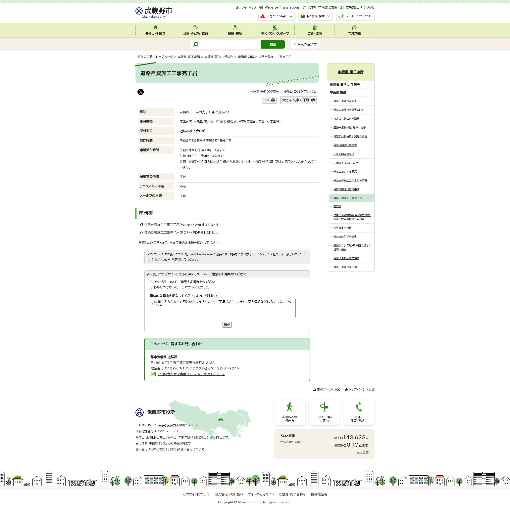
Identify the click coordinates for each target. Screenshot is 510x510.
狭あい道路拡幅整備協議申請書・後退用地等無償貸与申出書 (352, 217)
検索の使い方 (307, 44)
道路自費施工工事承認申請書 (350, 180)
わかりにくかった (197, 287)
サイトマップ (248, 7)
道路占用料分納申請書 (346, 258)
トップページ (164, 56)
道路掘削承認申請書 (345, 145)
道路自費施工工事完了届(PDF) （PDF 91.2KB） (180, 232)
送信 (227, 324)
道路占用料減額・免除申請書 (349, 127)
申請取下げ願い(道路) (346, 163)
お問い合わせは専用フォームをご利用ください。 (191, 374)
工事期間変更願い (343, 154)
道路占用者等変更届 (345, 171)
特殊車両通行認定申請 (346, 189)
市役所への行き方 (289, 419)
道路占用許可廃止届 (345, 267)
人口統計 (363, 451)
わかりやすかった (166, 287)
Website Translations (282, 7)
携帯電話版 (319, 494)
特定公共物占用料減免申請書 (350, 136)
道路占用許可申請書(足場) (349, 109)
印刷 (266, 100)
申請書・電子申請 (188, 56)
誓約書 (337, 206)
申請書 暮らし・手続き (218, 56)
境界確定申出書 (342, 228)
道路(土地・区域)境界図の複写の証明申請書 (352, 247)
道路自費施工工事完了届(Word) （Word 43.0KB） (182, 224)
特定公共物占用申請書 (346, 118)
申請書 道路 (246, 56)
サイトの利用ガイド (261, 494)
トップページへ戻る (362, 389)
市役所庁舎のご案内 (324, 419)
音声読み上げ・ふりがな (360, 7)
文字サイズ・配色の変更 (322, 7)
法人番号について (192, 449)
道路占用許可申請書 (345, 101)
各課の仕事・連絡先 (359, 419)
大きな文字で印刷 (295, 100)
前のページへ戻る (329, 389)
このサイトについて (196, 494)
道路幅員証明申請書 (345, 236)
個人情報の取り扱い (229, 494)
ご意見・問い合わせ (292, 494)
